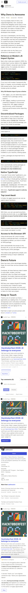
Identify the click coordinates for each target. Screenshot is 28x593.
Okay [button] (4, 590)
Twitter (14, 313)
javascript (14, 17)
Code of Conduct (10, 394)
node (7, 17)
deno (3, 17)
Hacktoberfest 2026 (19, 359)
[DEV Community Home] (6, 2)
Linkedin (7, 313)
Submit (6, 389)
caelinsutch (8, 5)
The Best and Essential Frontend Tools (11, 502)
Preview (14, 389)
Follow (14, 453)
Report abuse (19, 394)
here (2, 179)
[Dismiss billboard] (26, 559)
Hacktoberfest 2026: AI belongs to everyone (12, 349)
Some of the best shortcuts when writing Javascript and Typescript (12, 490)
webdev (20, 17)
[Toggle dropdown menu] (26, 317)
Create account (22, 2)
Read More (5, 373)
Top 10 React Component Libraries (10, 497)
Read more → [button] (5, 440)
